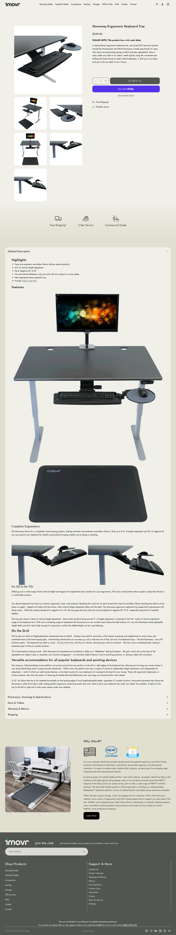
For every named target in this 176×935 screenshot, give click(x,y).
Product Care (94, 888)
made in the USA (29, 280)
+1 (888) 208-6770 (128, 925)
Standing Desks (11, 870)
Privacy (92, 896)
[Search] (157, 4)
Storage (8, 889)
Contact (8, 909)
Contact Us (93, 869)
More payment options (126, 95)
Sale (7, 899)
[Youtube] (155, 930)
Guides (8, 904)
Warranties (93, 892)
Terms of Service (96, 900)
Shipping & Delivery (97, 877)
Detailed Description (19, 251)
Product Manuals (96, 873)
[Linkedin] (160, 930)
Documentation (95, 884)
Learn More (91, 815)
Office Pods (10, 894)
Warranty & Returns (18, 709)
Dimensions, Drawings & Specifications (29, 697)
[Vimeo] (169, 930)
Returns (92, 880)
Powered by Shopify (23, 931)
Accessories (10, 880)
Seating (8, 885)
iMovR (13, 931)
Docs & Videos (16, 703)
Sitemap (92, 903)
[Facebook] (146, 930)
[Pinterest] (164, 930)
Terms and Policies (88, 931)
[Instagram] (151, 930)
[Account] (162, 4)
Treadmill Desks (11, 875)
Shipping (13, 714)
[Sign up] (84, 851)
